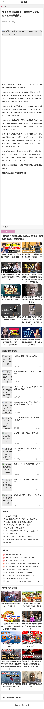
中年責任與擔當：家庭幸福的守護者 (17, 578)
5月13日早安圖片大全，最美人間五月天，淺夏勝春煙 (21, 531)
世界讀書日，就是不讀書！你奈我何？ (18, 569)
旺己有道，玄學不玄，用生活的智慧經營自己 (20, 557)
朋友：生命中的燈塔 (10, 516)
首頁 (4, 6)
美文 (9, 6)
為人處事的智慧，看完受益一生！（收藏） (17, 525)
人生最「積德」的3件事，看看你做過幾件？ (20, 572)
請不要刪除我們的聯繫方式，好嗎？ (27, 464)
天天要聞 (23, 2)
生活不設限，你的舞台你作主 (15, 560)
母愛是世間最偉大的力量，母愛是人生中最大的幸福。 (21, 519)
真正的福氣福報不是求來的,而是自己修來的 (18, 537)
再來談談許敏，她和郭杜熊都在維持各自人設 (20, 575)
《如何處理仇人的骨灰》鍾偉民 (25, 356)
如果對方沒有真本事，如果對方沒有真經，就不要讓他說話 (24, 566)
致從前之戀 (7, 542)
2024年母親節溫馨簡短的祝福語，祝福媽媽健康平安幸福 (24, 563)
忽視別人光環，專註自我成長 (13, 534)
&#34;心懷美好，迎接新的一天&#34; (27, 495)
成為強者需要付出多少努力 (14, 554)
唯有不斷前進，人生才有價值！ (14, 528)
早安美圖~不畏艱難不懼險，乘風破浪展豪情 (18, 522)
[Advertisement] (22, 60)
